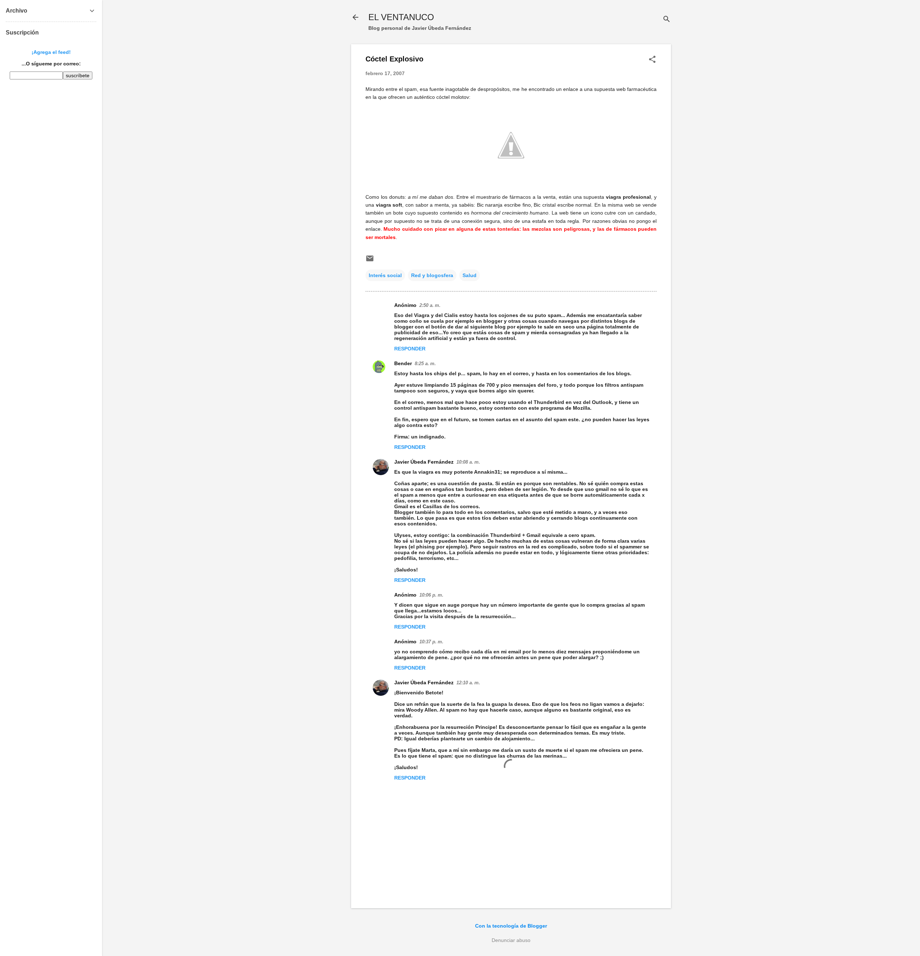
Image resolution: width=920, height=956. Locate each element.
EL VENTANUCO (401, 17)
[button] (652, 60)
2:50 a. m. (430, 305)
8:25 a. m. (425, 363)
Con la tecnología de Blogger (511, 926)
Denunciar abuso (511, 940)
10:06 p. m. (431, 595)
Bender (403, 363)
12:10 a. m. (468, 682)
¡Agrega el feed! (51, 52)
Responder (410, 348)
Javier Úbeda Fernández (424, 462)
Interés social (385, 275)
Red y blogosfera (432, 275)
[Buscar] (666, 20)
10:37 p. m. (431, 641)
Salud (470, 275)
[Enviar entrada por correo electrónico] (369, 261)
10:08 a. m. (468, 462)
